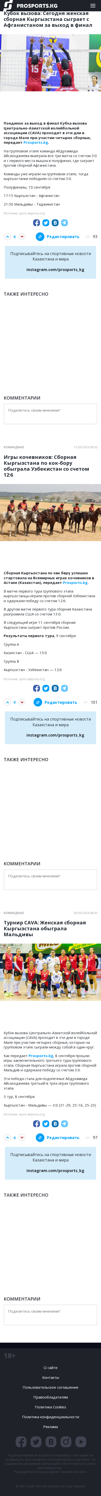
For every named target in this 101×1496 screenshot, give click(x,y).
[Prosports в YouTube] (81, 1441)
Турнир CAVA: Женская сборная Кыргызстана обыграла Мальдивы (45, 928)
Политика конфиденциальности (50, 1416)
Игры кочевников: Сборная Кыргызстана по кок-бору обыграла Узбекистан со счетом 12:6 (46, 466)
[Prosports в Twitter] (36, 1441)
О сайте (51, 1367)
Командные (14, 447)
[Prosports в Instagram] (66, 1441)
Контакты (50, 1377)
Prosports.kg (36, 142)
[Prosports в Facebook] (21, 1441)
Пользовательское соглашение (50, 1387)
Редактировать (63, 236)
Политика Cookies (50, 1406)
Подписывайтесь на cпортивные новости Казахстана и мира (50, 261)
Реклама (50, 1426)
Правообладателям (50, 1397)
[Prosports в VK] (51, 1441)
